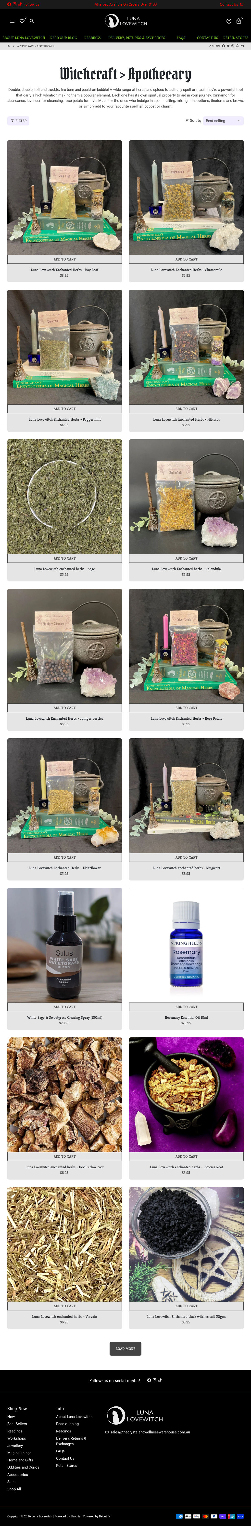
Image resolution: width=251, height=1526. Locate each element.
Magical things (19, 1453)
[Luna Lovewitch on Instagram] (14, 4)
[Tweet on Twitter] (228, 46)
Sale (10, 1482)
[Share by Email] (242, 46)
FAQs (60, 1451)
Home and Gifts (20, 1460)
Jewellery (15, 1446)
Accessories (17, 1474)
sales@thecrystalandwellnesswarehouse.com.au (147, 1432)
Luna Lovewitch (42, 1516)
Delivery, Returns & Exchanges (71, 1441)
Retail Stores (66, 1465)
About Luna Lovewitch (74, 1417)
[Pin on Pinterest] (232, 46)
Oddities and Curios (23, 1467)
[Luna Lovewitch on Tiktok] (20, 4)
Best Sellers (17, 1424)
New (11, 1417)
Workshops (16, 1438)
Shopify (76, 1516)
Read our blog (67, 1424)
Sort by (193, 120)
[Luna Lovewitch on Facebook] (9, 4)
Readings (14, 1431)
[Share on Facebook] (223, 46)
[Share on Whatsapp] (237, 46)
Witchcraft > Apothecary (35, 46)
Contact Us (65, 1458)
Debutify (104, 1516)
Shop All (14, 1489)
